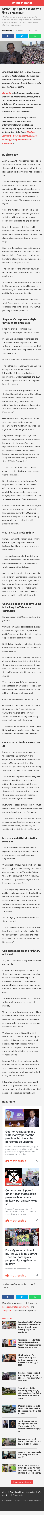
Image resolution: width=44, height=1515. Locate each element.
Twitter (26, 1307)
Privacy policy (18, 1495)
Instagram (17, 1307)
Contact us (30, 1492)
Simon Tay (7, 93)
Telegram (6, 1310)
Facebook (6, 1307)
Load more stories (22, 1482)
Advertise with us (17, 1492)
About (4, 1492)
